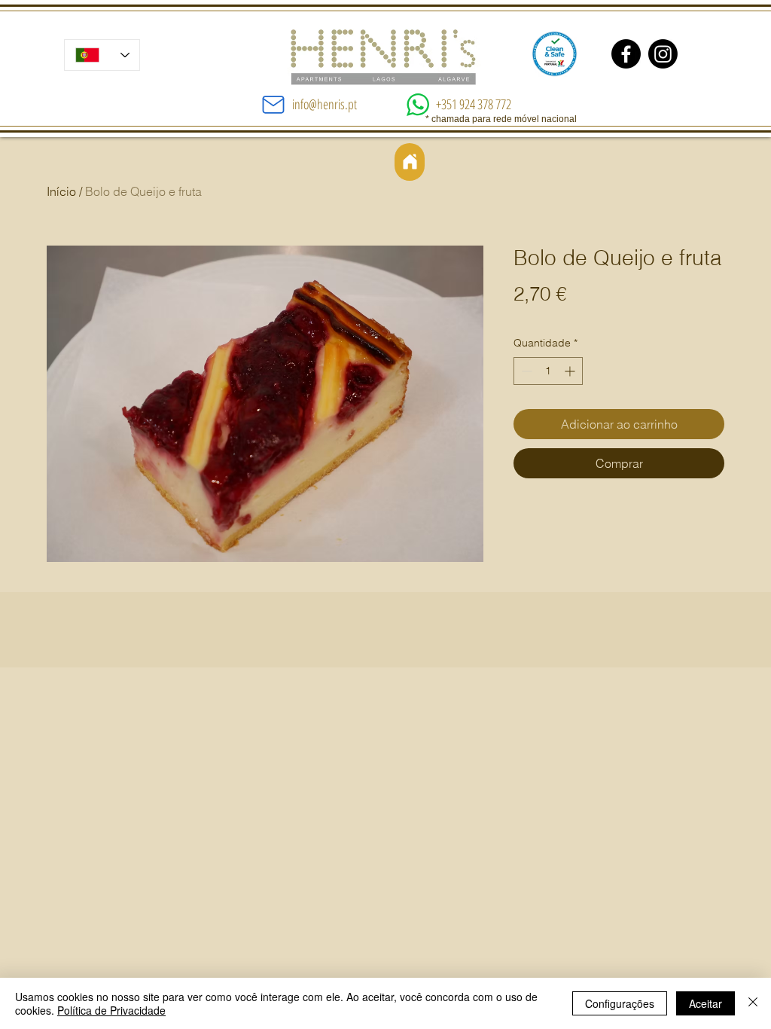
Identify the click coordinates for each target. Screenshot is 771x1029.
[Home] (410, 162)
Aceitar (705, 1003)
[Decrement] (525, 371)
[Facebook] (626, 54)
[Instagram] (663, 54)
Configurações (619, 1003)
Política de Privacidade (111, 1010)
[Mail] (273, 105)
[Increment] (571, 371)
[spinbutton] (548, 371)
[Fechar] (753, 1003)
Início (61, 191)
